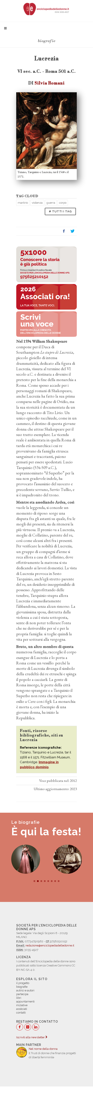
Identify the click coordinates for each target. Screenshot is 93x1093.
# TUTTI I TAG (60, 211)
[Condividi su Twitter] (72, 231)
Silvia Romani (50, 83)
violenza (37, 202)
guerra (50, 202)
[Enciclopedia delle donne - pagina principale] (46, 8)
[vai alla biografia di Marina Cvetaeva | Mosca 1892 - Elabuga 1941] (67, 859)
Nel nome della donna (43, 1048)
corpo (62, 202)
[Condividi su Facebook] (63, 231)
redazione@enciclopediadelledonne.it (50, 945)
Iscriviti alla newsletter (30, 1037)
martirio (23, 202)
